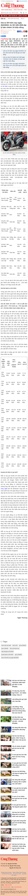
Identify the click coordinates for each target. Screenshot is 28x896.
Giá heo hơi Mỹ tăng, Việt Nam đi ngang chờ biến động (19, 773)
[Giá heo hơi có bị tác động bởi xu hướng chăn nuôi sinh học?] (6, 814)
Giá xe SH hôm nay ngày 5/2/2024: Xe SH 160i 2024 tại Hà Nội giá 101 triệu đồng (14, 52)
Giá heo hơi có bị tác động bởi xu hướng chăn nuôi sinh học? (18, 814)
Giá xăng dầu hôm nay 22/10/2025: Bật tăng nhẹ (19, 729)
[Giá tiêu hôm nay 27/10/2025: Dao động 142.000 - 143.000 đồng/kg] (6, 719)
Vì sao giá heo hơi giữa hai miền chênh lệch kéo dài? (19, 790)
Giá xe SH (15, 645)
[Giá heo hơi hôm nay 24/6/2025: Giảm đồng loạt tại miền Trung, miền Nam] (6, 846)
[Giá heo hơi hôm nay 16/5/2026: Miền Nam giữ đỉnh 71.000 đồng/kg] (6, 682)
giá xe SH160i (4, 648)
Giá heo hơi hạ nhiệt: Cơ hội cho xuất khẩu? (19, 830)
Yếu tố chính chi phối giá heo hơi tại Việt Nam (19, 748)
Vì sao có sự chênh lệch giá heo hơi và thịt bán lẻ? (19, 798)
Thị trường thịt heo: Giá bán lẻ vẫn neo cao (19, 837)
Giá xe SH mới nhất (6, 645)
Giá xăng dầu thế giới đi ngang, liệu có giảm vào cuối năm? (19, 782)
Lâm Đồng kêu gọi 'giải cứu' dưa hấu (19, 700)
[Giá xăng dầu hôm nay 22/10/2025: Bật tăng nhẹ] (6, 730)
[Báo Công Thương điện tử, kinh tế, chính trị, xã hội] (12, 5)
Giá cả (3, 18)
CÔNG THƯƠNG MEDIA (6, 9)
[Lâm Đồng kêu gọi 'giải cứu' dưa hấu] (6, 701)
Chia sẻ (4, 36)
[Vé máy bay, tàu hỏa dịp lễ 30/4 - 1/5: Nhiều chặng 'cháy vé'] (6, 693)
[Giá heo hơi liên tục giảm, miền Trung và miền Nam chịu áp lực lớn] (6, 738)
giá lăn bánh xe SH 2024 (7, 654)
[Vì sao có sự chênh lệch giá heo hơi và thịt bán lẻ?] (6, 798)
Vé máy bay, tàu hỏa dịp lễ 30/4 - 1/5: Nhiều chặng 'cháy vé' (19, 693)
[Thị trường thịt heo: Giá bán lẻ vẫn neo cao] (6, 839)
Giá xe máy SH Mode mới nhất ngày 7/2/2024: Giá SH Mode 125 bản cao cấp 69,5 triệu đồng (14, 59)
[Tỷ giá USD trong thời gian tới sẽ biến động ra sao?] (6, 823)
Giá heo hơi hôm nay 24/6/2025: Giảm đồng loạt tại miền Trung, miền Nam (19, 847)
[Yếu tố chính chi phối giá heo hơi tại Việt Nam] (6, 748)
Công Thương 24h (12, 15)
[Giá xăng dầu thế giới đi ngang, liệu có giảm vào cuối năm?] (6, 782)
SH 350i (5, 86)
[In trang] (26, 36)
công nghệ (4, 488)
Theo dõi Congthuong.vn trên (8, 32)
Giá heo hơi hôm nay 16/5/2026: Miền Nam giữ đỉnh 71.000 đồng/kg (18, 683)
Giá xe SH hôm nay (14, 648)
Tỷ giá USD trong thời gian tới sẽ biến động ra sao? (19, 823)
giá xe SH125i (22, 645)
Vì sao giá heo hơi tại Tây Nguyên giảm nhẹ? (19, 806)
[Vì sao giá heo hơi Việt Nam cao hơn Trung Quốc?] (6, 757)
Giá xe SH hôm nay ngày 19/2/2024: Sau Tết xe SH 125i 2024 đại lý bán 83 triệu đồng (14, 65)
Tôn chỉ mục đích (17, 873)
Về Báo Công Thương (6, 872)
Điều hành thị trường (13, 18)
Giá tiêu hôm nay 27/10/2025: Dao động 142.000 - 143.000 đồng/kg (19, 720)
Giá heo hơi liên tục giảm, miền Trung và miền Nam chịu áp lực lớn (19, 739)
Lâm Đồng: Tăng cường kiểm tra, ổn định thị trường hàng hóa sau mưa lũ (18, 710)
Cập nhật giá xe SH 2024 (7, 651)
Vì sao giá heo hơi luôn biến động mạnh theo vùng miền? (19, 765)
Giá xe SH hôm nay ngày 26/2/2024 (9, 657)
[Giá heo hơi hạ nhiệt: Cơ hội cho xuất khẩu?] (6, 831)
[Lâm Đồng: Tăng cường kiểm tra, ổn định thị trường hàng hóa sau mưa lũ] (6, 709)
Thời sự (5, 15)
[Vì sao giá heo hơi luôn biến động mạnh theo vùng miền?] (6, 765)
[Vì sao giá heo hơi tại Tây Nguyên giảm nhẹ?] (6, 807)
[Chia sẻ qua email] (24, 36)
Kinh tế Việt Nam (18, 9)
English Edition (23, 1)
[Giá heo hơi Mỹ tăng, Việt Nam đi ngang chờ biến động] (6, 773)
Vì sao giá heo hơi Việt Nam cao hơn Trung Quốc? (19, 756)
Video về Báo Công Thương (19, 872)
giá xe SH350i (18, 654)
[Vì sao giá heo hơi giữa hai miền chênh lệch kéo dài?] (6, 790)
